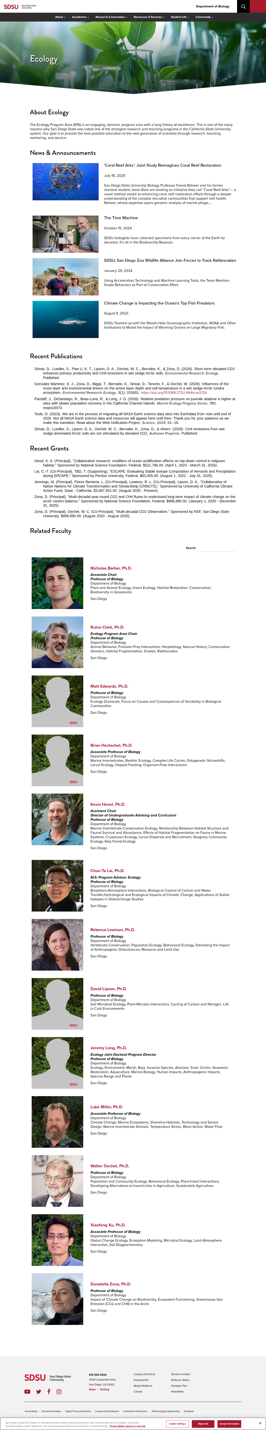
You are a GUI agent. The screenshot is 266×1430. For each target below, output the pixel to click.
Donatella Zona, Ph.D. (110, 1284)
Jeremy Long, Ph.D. (108, 1047)
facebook (51, 1391)
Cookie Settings (177, 1423)
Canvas (138, 1391)
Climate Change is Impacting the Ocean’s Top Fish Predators (159, 303)
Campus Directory (144, 1374)
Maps (92, 1389)
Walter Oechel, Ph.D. (109, 1166)
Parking (104, 1389)
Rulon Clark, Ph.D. (107, 627)
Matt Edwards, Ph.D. (109, 686)
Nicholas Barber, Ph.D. (111, 568)
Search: (191, 548)
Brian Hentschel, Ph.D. (111, 745)
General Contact (180, 1374)
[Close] (260, 1423)
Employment (141, 1380)
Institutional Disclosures (135, 1411)
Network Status (180, 1380)
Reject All (203, 1423)
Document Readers (51, 1411)
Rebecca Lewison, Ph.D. (112, 929)
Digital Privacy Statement (78, 1411)
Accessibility (31, 1411)
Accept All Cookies (229, 1423)
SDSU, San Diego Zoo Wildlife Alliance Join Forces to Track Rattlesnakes (170, 260)
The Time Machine (121, 218)
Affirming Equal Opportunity (166, 1411)
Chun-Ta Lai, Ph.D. (107, 870)
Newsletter (177, 1391)
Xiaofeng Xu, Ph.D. (108, 1225)
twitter (41, 1391)
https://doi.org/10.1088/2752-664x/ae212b (174, 393)
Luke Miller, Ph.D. (106, 1107)
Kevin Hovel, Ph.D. (107, 804)
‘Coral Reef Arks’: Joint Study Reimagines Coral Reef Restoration (162, 165)
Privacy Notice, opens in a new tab (127, 1426)
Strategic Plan (179, 1385)
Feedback (189, 1411)
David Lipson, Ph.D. (108, 988)
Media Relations (143, 1385)
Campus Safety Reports (107, 1411)
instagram (61, 1391)
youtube (27, 1391)
